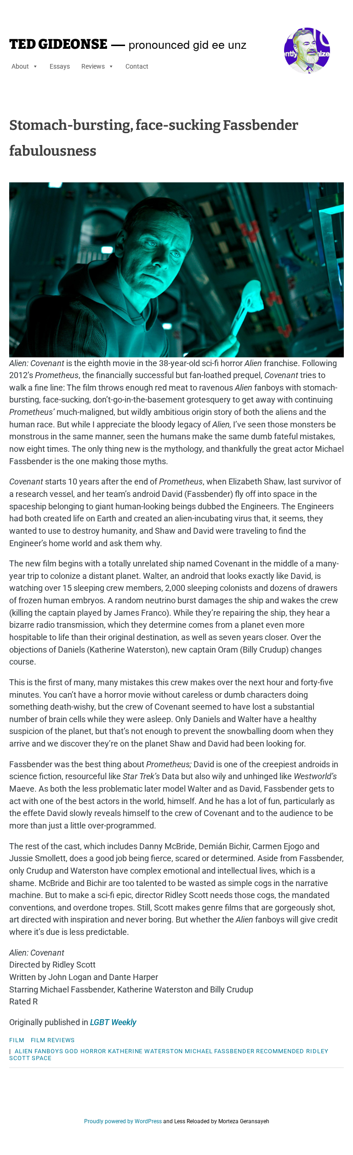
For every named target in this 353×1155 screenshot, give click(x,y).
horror (93, 1051)
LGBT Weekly (113, 1022)
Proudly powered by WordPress (123, 1121)
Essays (60, 66)
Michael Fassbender (219, 1051)
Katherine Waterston (145, 1051)
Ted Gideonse (58, 44)
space (41, 1058)
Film (16, 1040)
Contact (136, 66)
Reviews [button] (93, 66)
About (20, 66)
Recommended (280, 1051)
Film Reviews (53, 1040)
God (72, 1051)
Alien (24, 1051)
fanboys (48, 1051)
